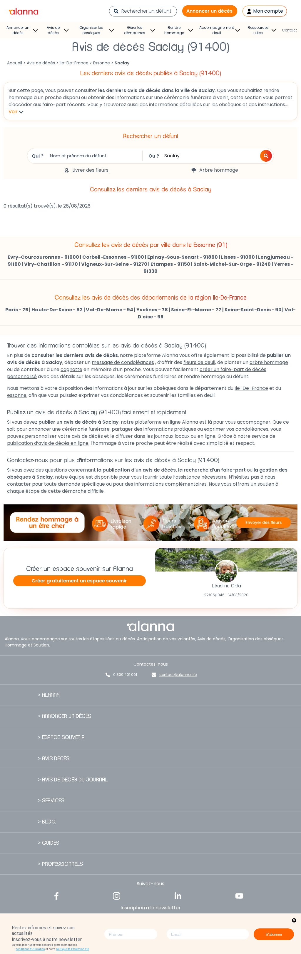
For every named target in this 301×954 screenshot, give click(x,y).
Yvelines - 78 (152, 309)
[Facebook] (56, 895)
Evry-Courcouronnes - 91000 (43, 257)
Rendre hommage (174, 30)
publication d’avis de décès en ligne (47, 443)
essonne (16, 395)
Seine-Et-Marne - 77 (196, 309)
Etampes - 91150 (170, 264)
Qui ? (38, 156)
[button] (266, 156)
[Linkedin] (178, 895)
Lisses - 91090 (238, 257)
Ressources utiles (258, 30)
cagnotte (71, 369)
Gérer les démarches (134, 30)
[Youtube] (239, 895)
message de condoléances (123, 362)
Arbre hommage (218, 170)
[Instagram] (117, 895)
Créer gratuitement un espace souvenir (79, 580)
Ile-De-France (74, 63)
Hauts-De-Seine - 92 (57, 309)
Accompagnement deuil (216, 30)
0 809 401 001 (125, 674)
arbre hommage (269, 362)
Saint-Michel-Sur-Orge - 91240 (232, 264)
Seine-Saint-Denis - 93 (253, 309)
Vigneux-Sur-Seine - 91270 (114, 264)
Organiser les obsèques (91, 30)
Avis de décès (53, 30)
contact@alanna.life (178, 674)
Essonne (101, 63)
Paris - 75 (16, 309)
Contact (289, 30)
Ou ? (153, 156)
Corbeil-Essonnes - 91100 (113, 257)
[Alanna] (23, 10)
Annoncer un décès (209, 11)
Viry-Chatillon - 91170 (51, 264)
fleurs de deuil (199, 362)
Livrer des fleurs (90, 170)
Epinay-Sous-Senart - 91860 (182, 257)
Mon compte (267, 11)
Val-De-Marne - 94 (109, 309)
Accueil (14, 63)
